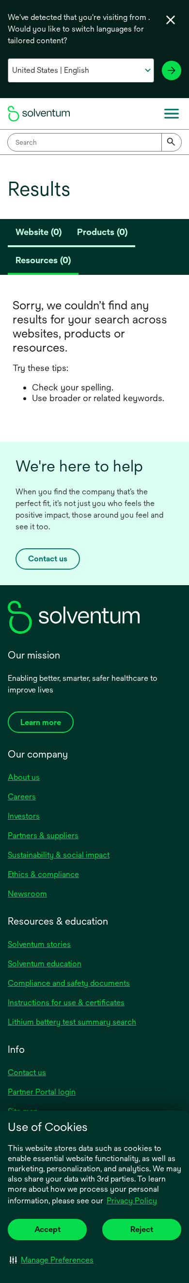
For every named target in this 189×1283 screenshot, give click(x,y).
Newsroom (27, 893)
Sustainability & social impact (59, 855)
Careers (22, 796)
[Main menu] (171, 113)
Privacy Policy (132, 1200)
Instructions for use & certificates (66, 1002)
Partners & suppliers (43, 835)
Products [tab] (102, 232)
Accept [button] (47, 1229)
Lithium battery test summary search (72, 1022)
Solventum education (44, 963)
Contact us (47, 558)
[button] (51, 1259)
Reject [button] (141, 1229)
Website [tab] (39, 232)
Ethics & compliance (43, 874)
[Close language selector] (170, 20)
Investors (24, 816)
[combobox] (94, 142)
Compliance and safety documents (69, 983)
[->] (171, 70)
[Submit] (171, 142)
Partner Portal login (42, 1092)
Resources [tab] (43, 260)
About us (24, 777)
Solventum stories (39, 944)
